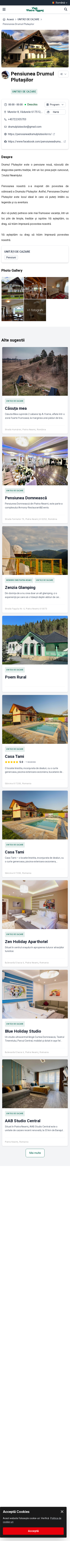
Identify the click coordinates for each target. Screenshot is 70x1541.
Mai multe (35, 1153)
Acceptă (33, 1531)
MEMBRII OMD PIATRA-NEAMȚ (19, 580)
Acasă (10, 19)
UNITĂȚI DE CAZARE (28, 19)
